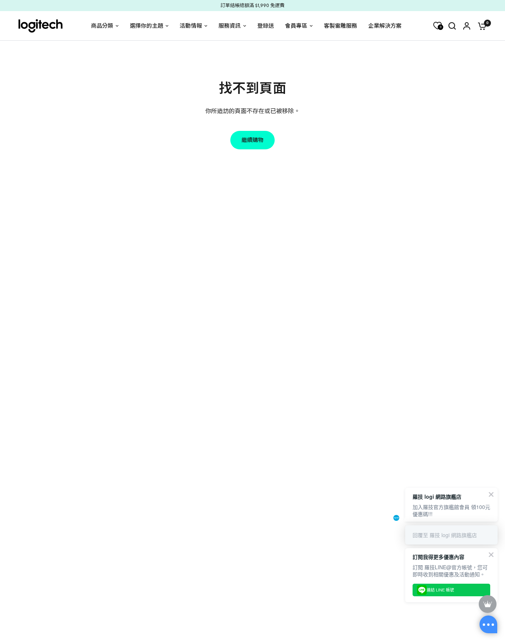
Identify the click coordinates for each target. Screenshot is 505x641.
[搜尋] (452, 26)
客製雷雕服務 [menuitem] (340, 26)
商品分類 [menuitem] (102, 26)
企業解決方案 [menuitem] (384, 26)
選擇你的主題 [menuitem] (146, 26)
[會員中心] (467, 26)
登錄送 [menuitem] (265, 26)
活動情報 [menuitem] (191, 26)
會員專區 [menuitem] (296, 26)
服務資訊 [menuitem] (229, 26)
